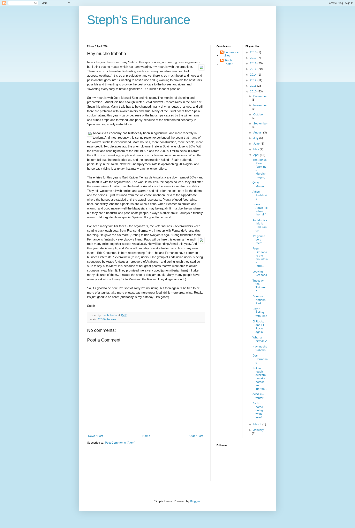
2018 (253, 52)
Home (146, 435)
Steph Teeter (228, 62)
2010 (253, 91)
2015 (253, 68)
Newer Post (95, 435)
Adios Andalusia (259, 195)
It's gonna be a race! (258, 239)
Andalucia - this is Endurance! (259, 225)
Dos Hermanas (260, 359)
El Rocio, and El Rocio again (258, 326)
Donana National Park (259, 300)
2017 (253, 57)
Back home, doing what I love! (258, 410)
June (256, 143)
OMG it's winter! (258, 396)
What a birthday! (259, 339)
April (256, 154)
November (260, 105)
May (256, 149)
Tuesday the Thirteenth (259, 285)
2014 (253, 74)
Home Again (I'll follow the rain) (259, 209)
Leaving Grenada (259, 273)
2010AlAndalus (107, 319)
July (256, 138)
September (260, 123)
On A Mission (258, 184)
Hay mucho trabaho (259, 348)
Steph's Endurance (138, 20)
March (257, 424)
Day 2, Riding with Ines (259, 312)
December (260, 96)
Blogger (195, 501)
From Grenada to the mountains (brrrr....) (260, 257)
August (258, 132)
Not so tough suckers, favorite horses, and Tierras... (259, 378)
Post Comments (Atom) (120, 442)
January (258, 429)
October (258, 114)
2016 (253, 63)
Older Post (196, 435)
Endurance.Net (231, 54)
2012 (253, 80)
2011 (253, 85)
